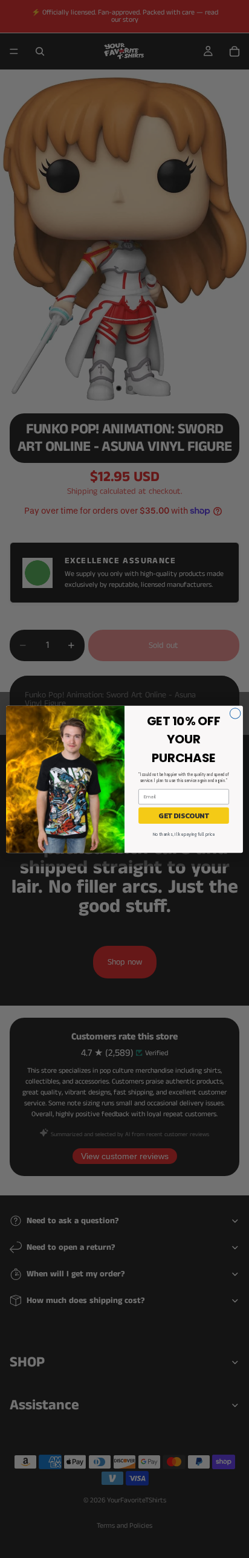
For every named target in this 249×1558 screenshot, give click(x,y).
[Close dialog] (235, 713)
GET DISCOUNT (183, 815)
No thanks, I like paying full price (184, 834)
